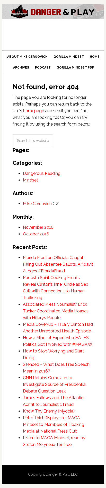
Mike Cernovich (37, 203)
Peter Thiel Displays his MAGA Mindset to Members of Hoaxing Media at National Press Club (53, 424)
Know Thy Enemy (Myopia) (49, 411)
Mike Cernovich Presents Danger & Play (53, 25)
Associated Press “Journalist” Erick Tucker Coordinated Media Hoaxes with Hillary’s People (56, 311)
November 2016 (38, 227)
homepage (33, 110)
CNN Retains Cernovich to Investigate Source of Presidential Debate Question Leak (54, 384)
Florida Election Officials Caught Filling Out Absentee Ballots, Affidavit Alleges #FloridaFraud (58, 264)
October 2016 (36, 234)
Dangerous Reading (41, 173)
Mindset (30, 180)
